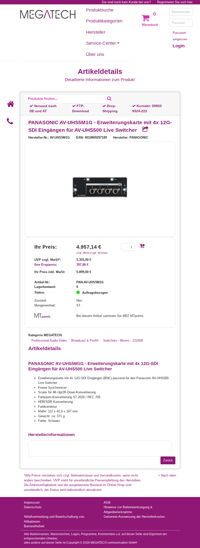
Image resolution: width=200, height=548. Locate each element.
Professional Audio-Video (49, 340)
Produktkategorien (104, 21)
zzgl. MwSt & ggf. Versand (91, 252)
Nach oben (168, 475)
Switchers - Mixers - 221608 (123, 340)
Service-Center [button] (101, 43)
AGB (107, 502)
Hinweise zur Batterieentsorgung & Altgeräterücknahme (128, 509)
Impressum (32, 502)
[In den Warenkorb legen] (142, 246)
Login (179, 45)
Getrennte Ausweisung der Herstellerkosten (134, 516)
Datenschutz (33, 507)
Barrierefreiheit (34, 526)
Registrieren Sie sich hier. (175, 2)
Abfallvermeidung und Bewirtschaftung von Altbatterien (54, 519)
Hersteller (95, 32)
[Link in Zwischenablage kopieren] (143, 129)
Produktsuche (99, 10)
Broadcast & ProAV (85, 340)
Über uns (95, 54)
